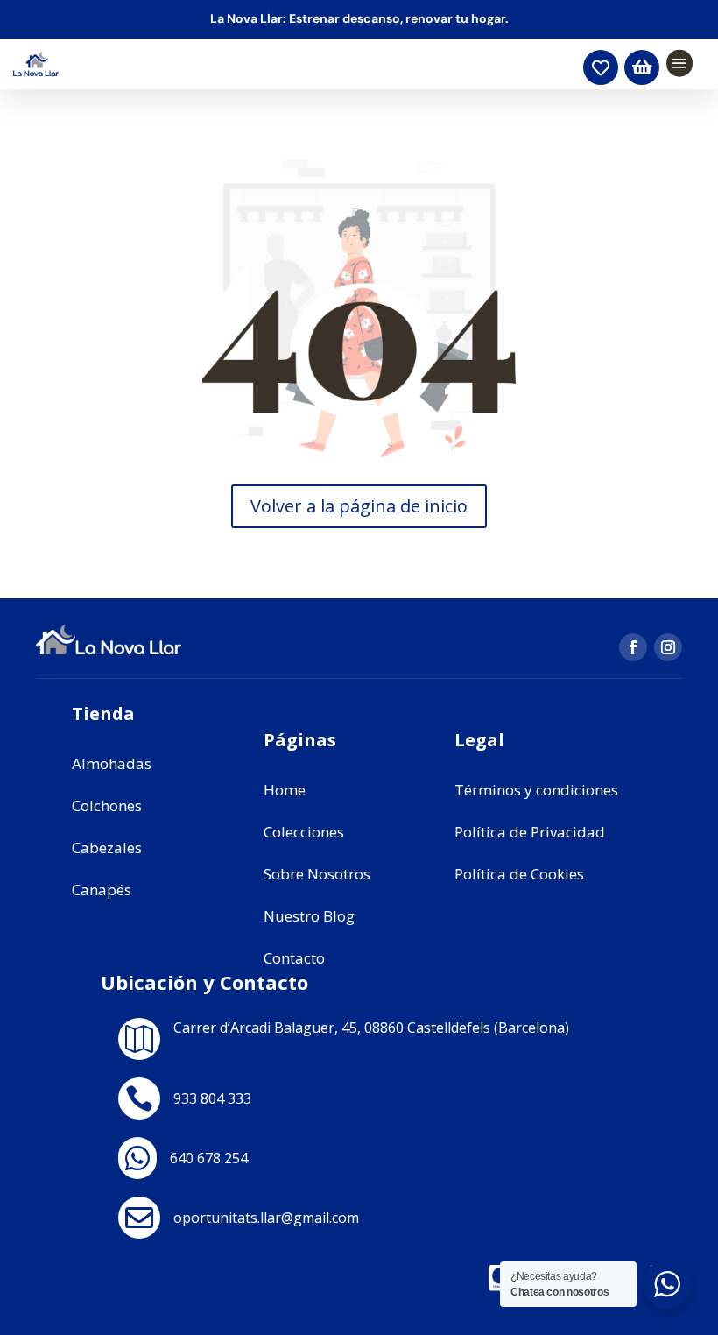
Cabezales (107, 847)
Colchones (107, 805)
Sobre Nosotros (317, 874)
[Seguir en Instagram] (668, 647)
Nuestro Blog (309, 916)
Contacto (294, 958)
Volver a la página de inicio (359, 506)
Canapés (101, 889)
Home (285, 790)
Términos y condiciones (536, 790)
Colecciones (304, 832)
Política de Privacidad (529, 832)
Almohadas (111, 763)
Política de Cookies (519, 874)
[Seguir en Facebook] (633, 647)
